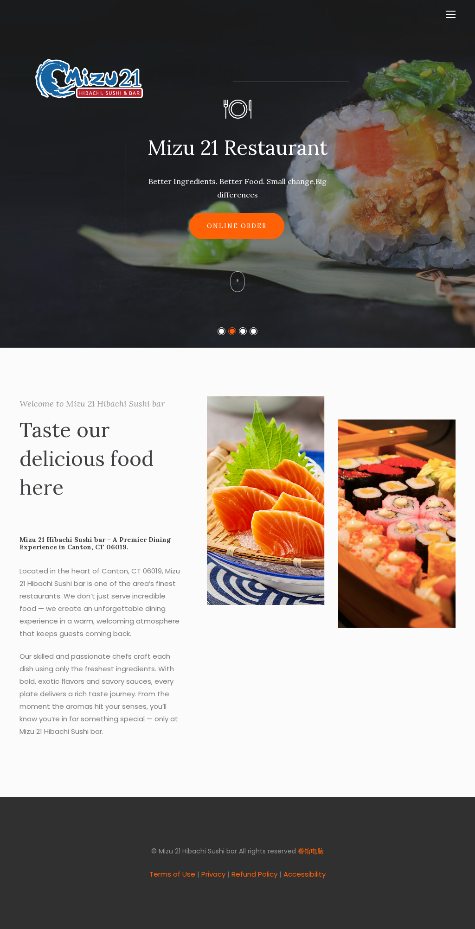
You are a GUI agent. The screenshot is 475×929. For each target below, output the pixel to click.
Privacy (213, 874)
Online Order (237, 226)
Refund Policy (254, 874)
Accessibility (304, 874)
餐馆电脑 (311, 851)
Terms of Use (172, 874)
